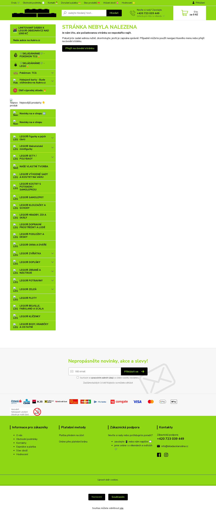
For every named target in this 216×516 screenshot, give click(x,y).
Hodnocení (22, 454)
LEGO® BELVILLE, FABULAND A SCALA (32, 307)
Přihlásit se (131, 371)
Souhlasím (118, 497)
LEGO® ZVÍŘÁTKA (30, 253)
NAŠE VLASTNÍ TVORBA (34, 166)
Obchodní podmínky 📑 (34, 2)
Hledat (114, 13)
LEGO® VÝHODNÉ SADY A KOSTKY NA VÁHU (34, 176)
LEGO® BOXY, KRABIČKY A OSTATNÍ (34, 326)
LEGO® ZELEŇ (28, 289)
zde (121, 508)
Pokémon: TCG (28, 73)
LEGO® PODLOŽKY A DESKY (32, 236)
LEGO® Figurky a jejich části (33, 138)
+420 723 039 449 (148, 13)
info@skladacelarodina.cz (174, 446)
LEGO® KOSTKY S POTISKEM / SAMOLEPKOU (30, 186)
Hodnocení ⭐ (128, 2)
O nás (19, 435)
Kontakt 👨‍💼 (53, 2)
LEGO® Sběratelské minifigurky (31, 148)
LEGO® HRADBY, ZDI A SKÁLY (33, 216)
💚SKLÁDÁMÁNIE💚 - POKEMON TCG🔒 (32, 55)
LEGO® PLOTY (28, 298)
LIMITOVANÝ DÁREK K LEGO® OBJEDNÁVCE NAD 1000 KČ (34, 30)
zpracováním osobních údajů (102, 378)
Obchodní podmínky (26, 439)
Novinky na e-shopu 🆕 (33, 113)
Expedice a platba (26, 446)
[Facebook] (160, 455)
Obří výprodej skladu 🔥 (32, 90)
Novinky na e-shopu (31, 122)
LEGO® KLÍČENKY (30, 316)
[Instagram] (167, 455)
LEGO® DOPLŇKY (30, 262)
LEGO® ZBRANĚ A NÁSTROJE (30, 271)
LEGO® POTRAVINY (31, 280)
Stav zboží (22, 450)
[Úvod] (34, 13)
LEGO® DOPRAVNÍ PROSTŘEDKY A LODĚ (32, 226)
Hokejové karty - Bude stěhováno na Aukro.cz (33, 81)
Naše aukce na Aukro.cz (26, 40)
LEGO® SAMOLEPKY (32, 197)
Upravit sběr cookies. (108, 479)
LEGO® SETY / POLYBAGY (28, 157)
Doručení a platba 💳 (71, 2)
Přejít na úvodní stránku (79, 48)
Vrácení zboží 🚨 (111, 2)
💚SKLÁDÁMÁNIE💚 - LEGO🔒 (32, 65)
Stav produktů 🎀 (92, 2)
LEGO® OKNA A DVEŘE (33, 244)
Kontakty (21, 443)
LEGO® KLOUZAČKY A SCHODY (33, 207)
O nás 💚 (15, 2)
